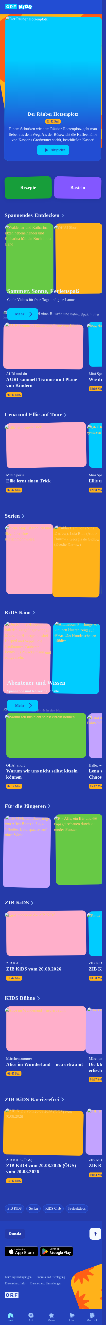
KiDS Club (53, 1208)
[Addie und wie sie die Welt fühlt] (77, 560)
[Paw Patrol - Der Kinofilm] (77, 657)
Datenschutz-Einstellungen (45, 1283)
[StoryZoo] (77, 851)
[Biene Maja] (28, 560)
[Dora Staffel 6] (28, 851)
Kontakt (15, 1233)
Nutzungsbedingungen (18, 1277)
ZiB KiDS (14, 1208)
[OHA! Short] (77, 260)
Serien (33, 1208)
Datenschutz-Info (15, 1283)
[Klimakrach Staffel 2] (28, 260)
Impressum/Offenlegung (50, 1277)
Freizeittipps (77, 1208)
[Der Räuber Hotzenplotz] (28, 657)
